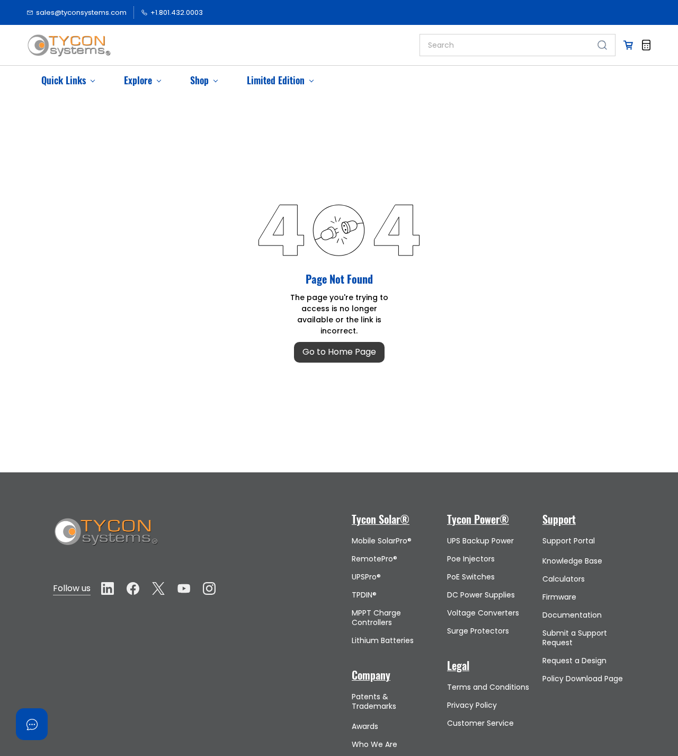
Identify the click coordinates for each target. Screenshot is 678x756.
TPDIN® (364, 595)
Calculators (563, 579)
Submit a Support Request (574, 638)
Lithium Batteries (383, 640)
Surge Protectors (478, 631)
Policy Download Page (582, 678)
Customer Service (480, 723)
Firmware (559, 597)
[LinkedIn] (107, 588)
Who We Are (374, 744)
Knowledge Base (572, 561)
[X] (158, 588)
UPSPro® (366, 577)
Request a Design (574, 660)
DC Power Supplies (481, 595)
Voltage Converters (483, 613)
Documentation (572, 615)
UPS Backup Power (480, 540)
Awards (365, 726)
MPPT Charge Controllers (376, 618)
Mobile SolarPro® (382, 540)
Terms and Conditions (488, 687)
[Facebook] (133, 588)
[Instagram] (209, 588)
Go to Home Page (339, 352)
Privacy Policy (472, 705)
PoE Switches (471, 577)
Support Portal (568, 540)
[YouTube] (183, 588)
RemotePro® (374, 558)
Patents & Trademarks (374, 701)
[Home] (106, 522)
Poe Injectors (471, 558)
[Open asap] (32, 724)
